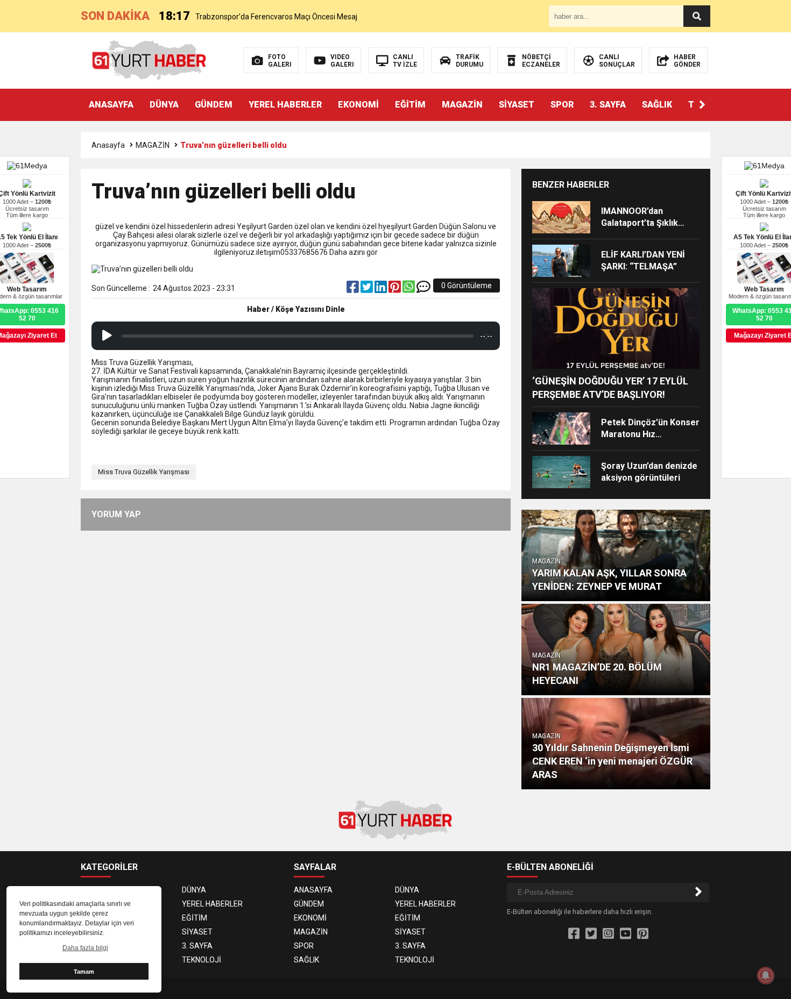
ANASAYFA (111, 104)
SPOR (562, 104)
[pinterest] (395, 289)
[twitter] (368, 289)
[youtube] (625, 933)
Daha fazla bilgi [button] (85, 948)
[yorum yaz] (423, 289)
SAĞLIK (657, 104)
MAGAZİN (462, 104)
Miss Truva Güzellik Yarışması (143, 472)
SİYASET (516, 104)
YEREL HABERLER (285, 104)
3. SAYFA (608, 104)
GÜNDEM (213, 104)
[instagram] (608, 933)
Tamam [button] (84, 971)
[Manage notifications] (765, 975)
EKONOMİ (358, 104)
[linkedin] (382, 289)
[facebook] (354, 289)
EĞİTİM (410, 104)
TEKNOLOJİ (201, 959)
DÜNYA (164, 104)
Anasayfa (108, 145)
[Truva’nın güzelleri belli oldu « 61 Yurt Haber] (149, 59)
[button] (702, 105)
